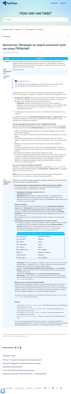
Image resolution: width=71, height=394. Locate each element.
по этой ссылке (56, 167)
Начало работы (29, 29)
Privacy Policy (8, 388)
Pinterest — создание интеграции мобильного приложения (22, 360)
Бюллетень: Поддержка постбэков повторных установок (22, 363)
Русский (63, 3)
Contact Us (29, 388)
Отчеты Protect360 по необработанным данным (18, 370)
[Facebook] (15, 348)
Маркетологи (19, 29)
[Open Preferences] (3, 391)
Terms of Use (19, 388)
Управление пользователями (12, 367)
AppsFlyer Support (8, 29)
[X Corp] (18, 348)
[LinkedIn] (20, 348)
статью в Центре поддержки (48, 230)
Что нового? (39, 29)
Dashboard (54, 3)
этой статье (53, 86)
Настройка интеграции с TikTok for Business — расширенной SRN (24, 374)
